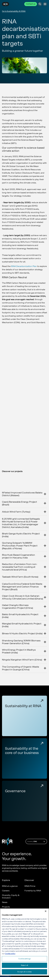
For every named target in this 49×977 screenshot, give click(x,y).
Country (32, 841)
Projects (6, 907)
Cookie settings (24, 959)
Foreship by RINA (32, 890)
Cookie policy (10, 954)
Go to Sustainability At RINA (14, 11)
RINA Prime (29, 886)
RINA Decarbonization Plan (24, 266)
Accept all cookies (24, 972)
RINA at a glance (10, 886)
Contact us (30, 4)
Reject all (24, 965)
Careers (5, 890)
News (4, 902)
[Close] (45, 911)
